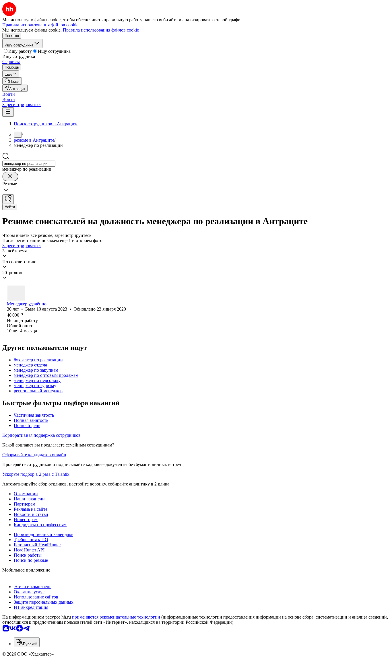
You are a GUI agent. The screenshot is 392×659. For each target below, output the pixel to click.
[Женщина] (16, 293)
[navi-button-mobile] (8, 112)
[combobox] (28, 164)
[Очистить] (10, 176)
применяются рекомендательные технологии (116, 617)
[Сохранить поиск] (8, 199)
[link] (12, 81)
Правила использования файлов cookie (101, 30)
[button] (8, 94)
